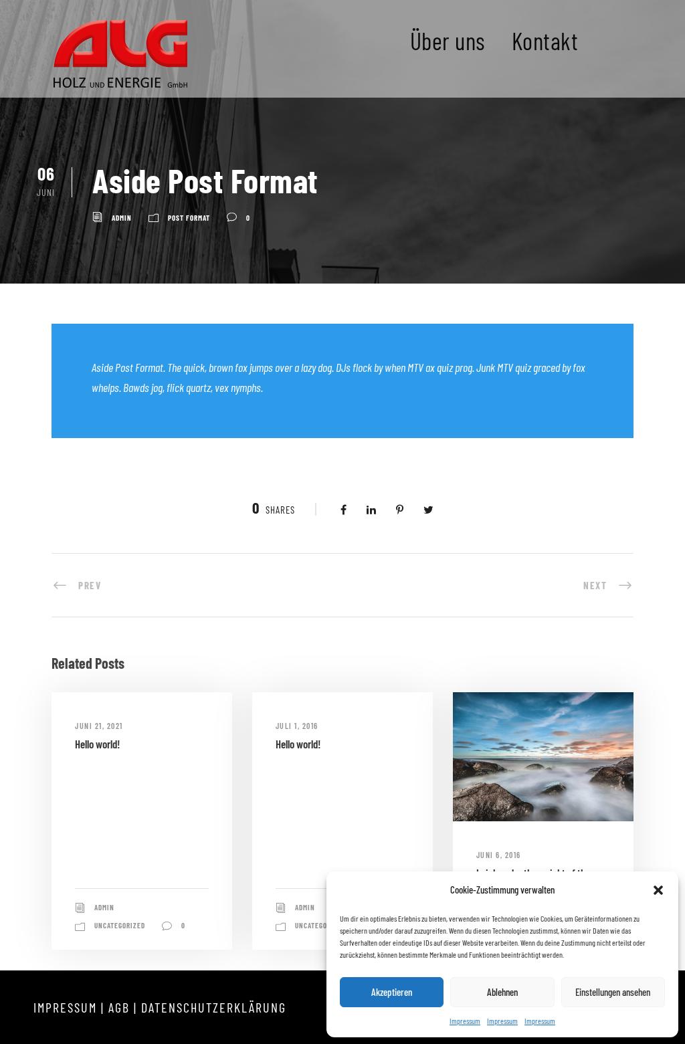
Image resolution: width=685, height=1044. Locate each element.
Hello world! (97, 743)
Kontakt (545, 40)
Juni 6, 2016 (498, 854)
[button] (658, 890)
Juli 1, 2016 (297, 725)
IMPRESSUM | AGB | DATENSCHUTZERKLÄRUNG (159, 1007)
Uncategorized (119, 925)
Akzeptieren (391, 992)
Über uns (447, 40)
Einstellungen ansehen (612, 992)
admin (122, 217)
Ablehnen (502, 992)
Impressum (465, 1020)
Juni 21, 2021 (99, 725)
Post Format (189, 217)
